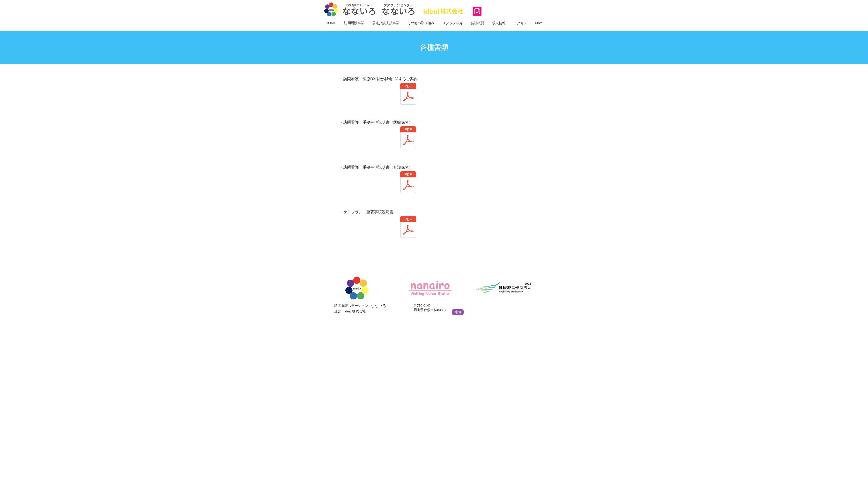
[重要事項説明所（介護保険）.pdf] (408, 182)
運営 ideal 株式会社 (350, 311)
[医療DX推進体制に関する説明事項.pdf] (408, 94)
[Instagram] (477, 11)
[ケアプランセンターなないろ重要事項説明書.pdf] (408, 227)
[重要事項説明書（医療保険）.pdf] (408, 137)
